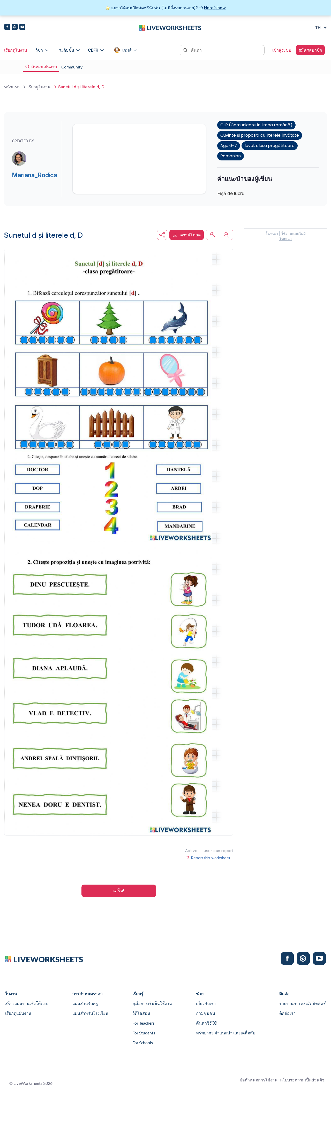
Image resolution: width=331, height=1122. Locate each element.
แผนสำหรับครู (85, 1003)
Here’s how (215, 7)
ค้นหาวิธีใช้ (206, 1022)
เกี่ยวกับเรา (206, 1003)
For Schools (142, 1042)
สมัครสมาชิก (310, 50)
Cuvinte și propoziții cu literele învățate (259, 135)
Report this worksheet (210, 858)
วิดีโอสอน (141, 1013)
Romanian (230, 156)
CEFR (93, 50)
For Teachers (143, 1022)
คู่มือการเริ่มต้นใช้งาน (152, 1003)
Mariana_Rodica (34, 175)
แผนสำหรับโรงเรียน (90, 1013)
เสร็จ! (118, 890)
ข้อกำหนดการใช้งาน (258, 1079)
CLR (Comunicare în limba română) (256, 125)
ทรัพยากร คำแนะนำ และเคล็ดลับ (225, 1032)
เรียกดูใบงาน (15, 50)
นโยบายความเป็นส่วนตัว (302, 1079)
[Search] (186, 50)
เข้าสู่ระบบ (281, 50)
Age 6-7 (228, 146)
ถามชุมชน (205, 1013)
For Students (143, 1032)
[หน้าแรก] (170, 27)
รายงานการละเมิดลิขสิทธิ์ (302, 1003)
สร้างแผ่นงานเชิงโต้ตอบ (26, 1003)
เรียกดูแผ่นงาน (18, 1013)
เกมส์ (127, 50)
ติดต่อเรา (287, 1013)
